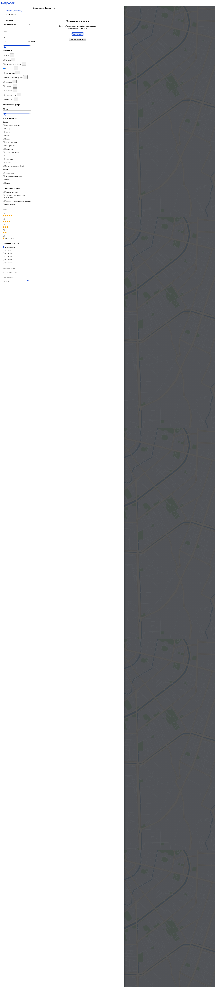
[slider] (5, 46)
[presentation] (17, 24)
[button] (17, 12)
